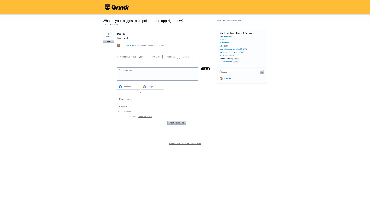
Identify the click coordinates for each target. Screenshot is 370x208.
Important (172, 57)
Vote (108, 41)
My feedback (225, 43)
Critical (188, 57)
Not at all (157, 57)
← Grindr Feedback (110, 25)
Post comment (177, 123)
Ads (221, 46)
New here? (140, 117)
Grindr (227, 78)
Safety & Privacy (244, 33)
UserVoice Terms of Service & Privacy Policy (185, 144)
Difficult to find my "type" (229, 52)
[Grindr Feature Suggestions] (117, 7)
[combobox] (240, 72)
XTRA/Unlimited (226, 62)
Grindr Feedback (227, 33)
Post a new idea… (227, 36)
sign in (240, 20)
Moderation (224, 55)
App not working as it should (231, 49)
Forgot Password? (125, 112)
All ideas (223, 40)
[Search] (262, 72)
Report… (162, 45)
